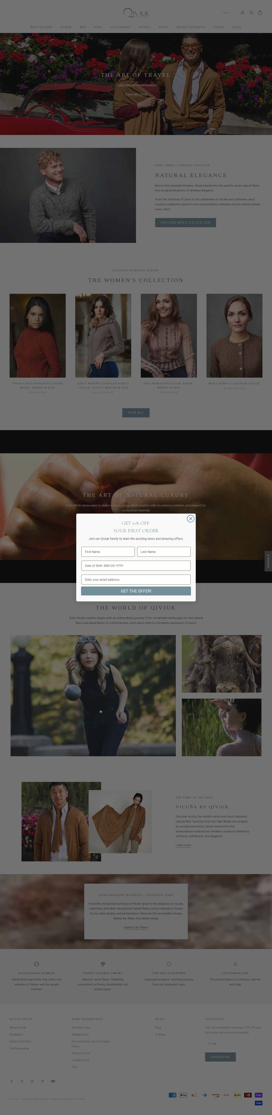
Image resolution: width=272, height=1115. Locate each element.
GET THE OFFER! (136, 591)
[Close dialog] (190, 518)
